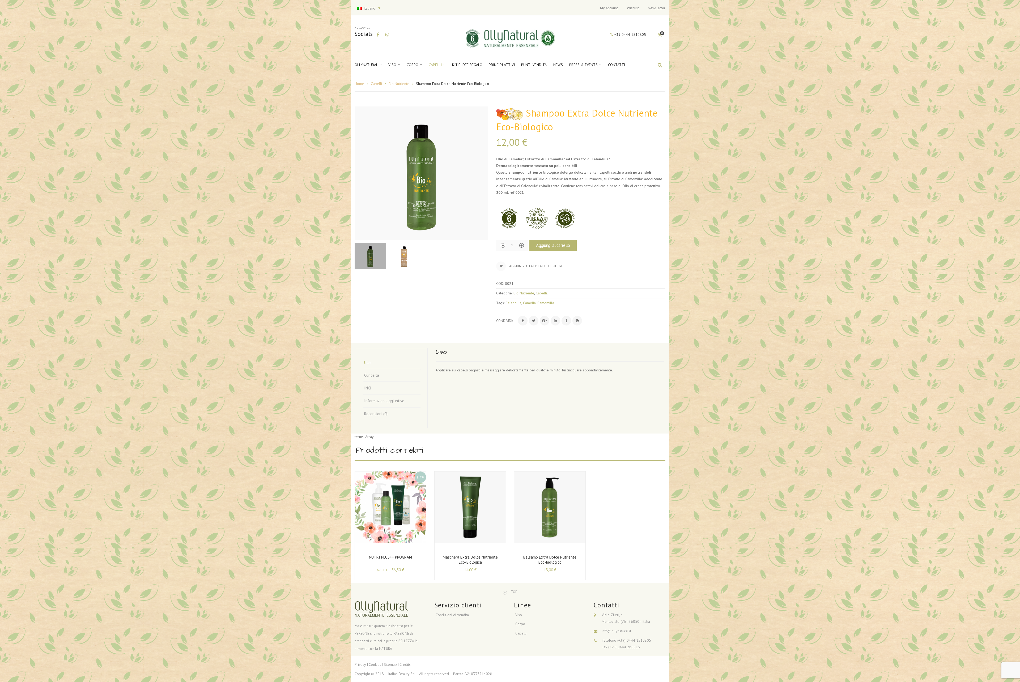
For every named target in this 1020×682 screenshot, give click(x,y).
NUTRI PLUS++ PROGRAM (390, 557)
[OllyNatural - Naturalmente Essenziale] (511, 38)
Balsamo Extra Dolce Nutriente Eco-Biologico (549, 560)
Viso (518, 614)
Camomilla (545, 303)
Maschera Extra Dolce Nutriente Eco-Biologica (470, 560)
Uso (367, 362)
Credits (405, 664)
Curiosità (371, 375)
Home (359, 83)
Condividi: (504, 321)
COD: (500, 283)
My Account (609, 8)
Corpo (520, 623)
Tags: (500, 303)
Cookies (375, 664)
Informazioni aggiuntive (384, 400)
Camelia (529, 303)
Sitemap (390, 664)
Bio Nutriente (399, 83)
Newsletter (656, 8)
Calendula (513, 303)
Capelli (376, 83)
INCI (367, 388)
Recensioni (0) (376, 413)
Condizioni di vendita (452, 614)
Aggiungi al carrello (553, 245)
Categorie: (504, 293)
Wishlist (633, 8)
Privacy (360, 664)
